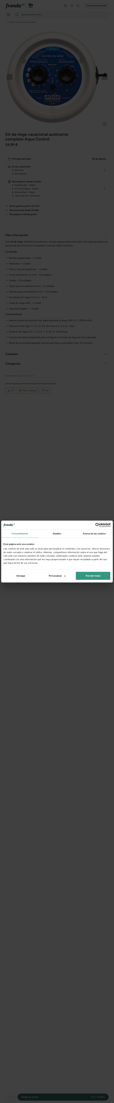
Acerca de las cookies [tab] (94, 533)
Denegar (20, 576)
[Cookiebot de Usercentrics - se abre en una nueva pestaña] (98, 525)
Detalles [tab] (57, 533)
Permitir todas (93, 576)
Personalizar (55, 576)
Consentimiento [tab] (19, 533)
